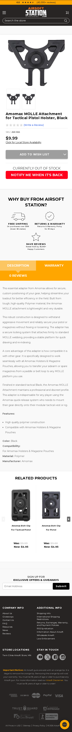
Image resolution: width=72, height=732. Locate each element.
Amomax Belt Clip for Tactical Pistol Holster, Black (21, 530)
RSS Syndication (45, 628)
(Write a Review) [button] (34, 125)
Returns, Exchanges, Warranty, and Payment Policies (52, 623)
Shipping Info (44, 613)
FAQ (5, 623)
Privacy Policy (39, 725)
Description (18, 265)
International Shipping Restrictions (48, 617)
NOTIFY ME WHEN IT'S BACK (37, 175)
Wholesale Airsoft (45, 635)
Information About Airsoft (50, 632)
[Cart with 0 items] (65, 12)
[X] (48, 657)
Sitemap (26, 725)
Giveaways (8, 616)
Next (68, 519)
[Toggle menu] (4, 12)
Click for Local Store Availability (23, 142)
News (5, 630)
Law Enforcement (46, 638)
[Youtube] (41, 657)
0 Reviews (18, 276)
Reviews (7, 633)
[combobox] (36, 20)
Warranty (54, 265)
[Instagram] (63, 657)
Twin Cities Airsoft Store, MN (17, 655)
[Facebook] (56, 657)
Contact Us (8, 620)
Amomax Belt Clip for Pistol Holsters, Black (51, 530)
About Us (7, 613)
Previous (3, 519)
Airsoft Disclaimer (54, 680)
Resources (8, 627)
